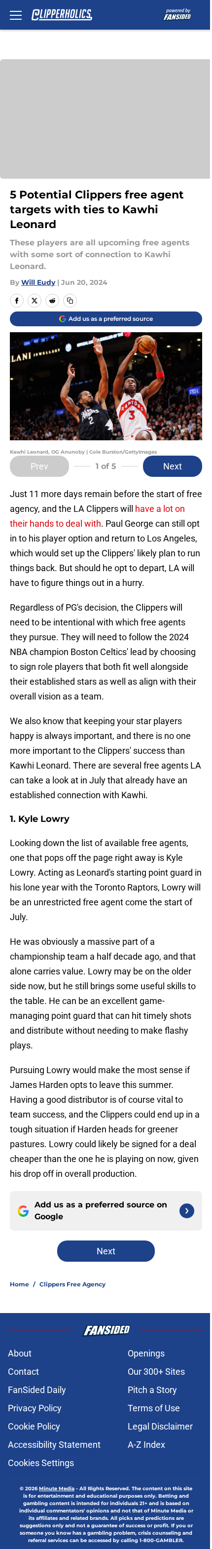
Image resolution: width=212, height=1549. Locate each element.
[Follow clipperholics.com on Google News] (186, 1210)
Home (19, 1284)
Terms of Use (154, 1408)
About (20, 1353)
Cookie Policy (34, 1426)
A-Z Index (146, 1444)
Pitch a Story (152, 1390)
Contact (23, 1371)
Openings (146, 1353)
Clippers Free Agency (72, 1284)
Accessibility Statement (54, 1444)
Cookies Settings (41, 1463)
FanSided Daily (37, 1390)
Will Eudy (38, 282)
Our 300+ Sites (156, 1371)
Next (172, 466)
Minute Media (56, 1488)
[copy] (70, 301)
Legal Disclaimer (160, 1426)
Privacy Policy (35, 1408)
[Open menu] (16, 15)
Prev (39, 466)
